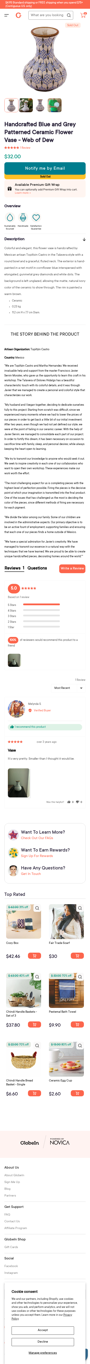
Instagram (11, 1273)
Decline (43, 1342)
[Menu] (6, 15)
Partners (10, 1196)
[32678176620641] (77, 956)
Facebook (11, 1266)
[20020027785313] (34, 1093)
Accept (43, 1330)
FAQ (7, 1215)
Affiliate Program (15, 1228)
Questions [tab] (37, 568)
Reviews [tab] (14, 568)
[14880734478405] (34, 1024)
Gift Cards (11, 1247)
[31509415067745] (77, 1093)
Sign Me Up (12, 1182)
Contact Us (12, 1221)
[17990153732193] (34, 956)
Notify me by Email (45, 168)
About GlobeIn (14, 1175)
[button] (17, 148)
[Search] (68, 15)
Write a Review (72, 569)
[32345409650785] (77, 1024)
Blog (7, 1189)
